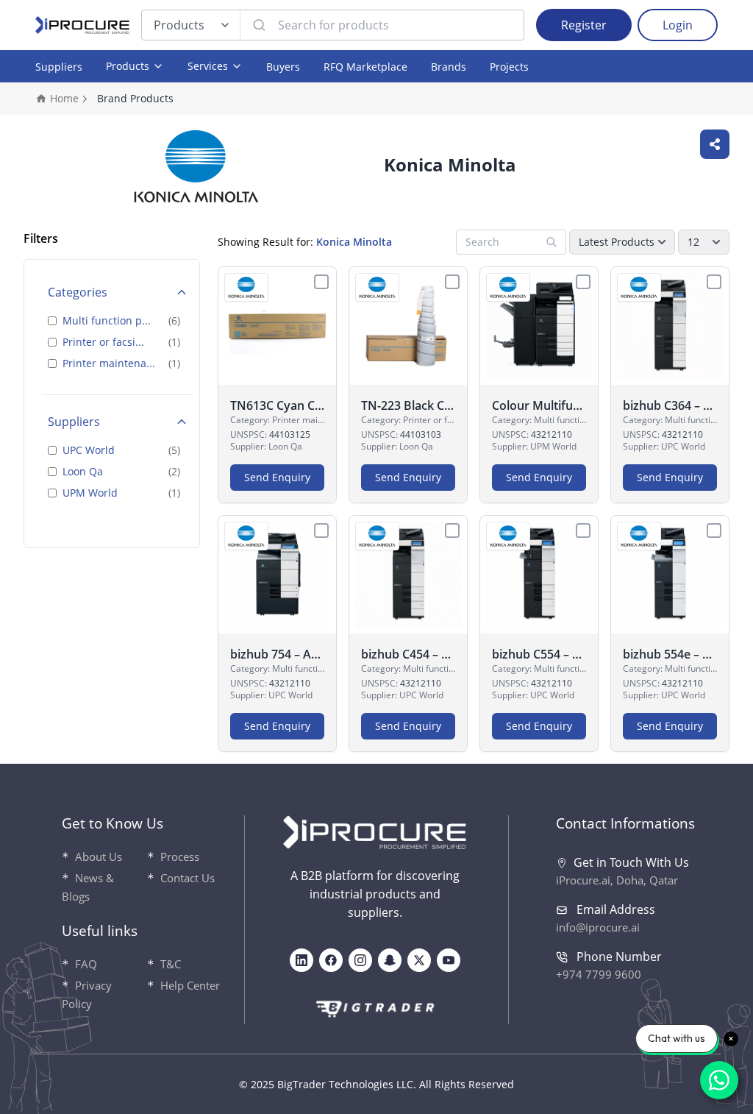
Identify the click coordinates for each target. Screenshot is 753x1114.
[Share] (714, 144)
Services (208, 66)
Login (678, 25)
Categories (77, 292)
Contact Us (187, 877)
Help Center (190, 985)
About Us (98, 856)
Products (179, 25)
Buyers (283, 67)
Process (179, 856)
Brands (448, 67)
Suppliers (58, 67)
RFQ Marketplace (365, 67)
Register (584, 25)
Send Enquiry (277, 477)
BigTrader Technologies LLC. (346, 1084)
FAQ (86, 964)
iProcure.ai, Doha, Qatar (617, 880)
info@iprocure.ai (598, 927)
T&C (170, 964)
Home (64, 98)
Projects (509, 67)
